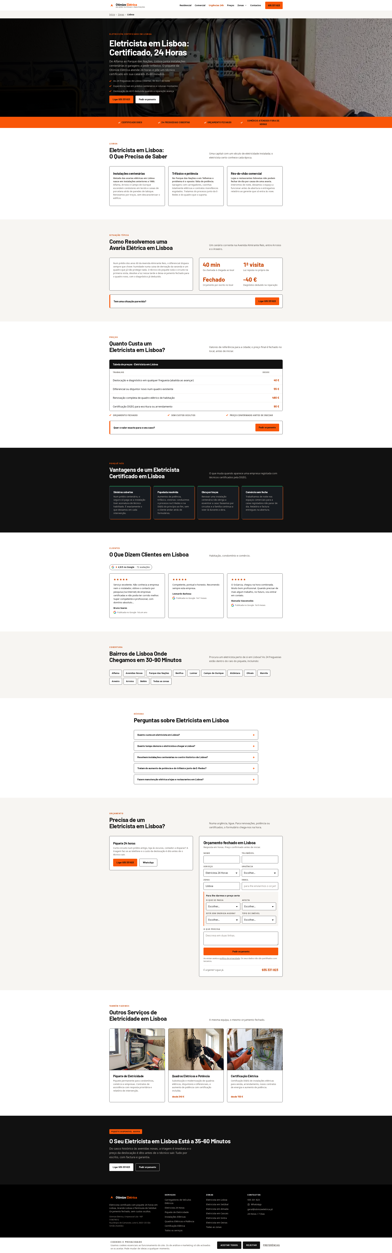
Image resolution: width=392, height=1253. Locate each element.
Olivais (250, 673)
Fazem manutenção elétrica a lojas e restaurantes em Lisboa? (170, 779)
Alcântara (235, 673)
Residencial (185, 5)
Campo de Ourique (214, 673)
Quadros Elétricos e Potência (179, 1221)
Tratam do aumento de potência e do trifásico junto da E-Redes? (171, 768)
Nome (207, 853)
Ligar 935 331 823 (121, 99)
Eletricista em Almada (217, 1208)
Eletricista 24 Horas (175, 1207)
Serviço (208, 866)
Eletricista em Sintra (216, 1218)
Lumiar (193, 673)
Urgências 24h (216, 5)
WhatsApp (148, 862)
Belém (143, 681)
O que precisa (212, 929)
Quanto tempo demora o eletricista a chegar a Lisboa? (166, 745)
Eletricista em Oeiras (216, 1222)
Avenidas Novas (134, 673)
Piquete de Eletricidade (177, 1212)
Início (112, 14)
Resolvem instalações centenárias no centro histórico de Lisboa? (172, 757)
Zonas (240, 5)
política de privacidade (230, 958)
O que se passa (214, 900)
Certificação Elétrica (175, 1225)
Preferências (271, 1245)
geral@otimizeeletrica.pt (260, 1209)
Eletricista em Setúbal (217, 1204)
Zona (207, 879)
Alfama (115, 673)
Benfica (179, 673)
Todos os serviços (174, 1230)
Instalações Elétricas (175, 1216)
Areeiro (116, 681)
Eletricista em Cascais (217, 1213)
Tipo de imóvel (251, 913)
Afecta (246, 900)
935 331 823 (274, 5)
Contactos (255, 5)
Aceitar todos (229, 1245)
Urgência (247, 866)
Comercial (200, 5)
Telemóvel (248, 853)
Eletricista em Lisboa (216, 1199)
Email (245, 879)
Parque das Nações (159, 673)
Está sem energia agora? (221, 913)
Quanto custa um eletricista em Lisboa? (158, 734)
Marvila (264, 673)
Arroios (130, 681)
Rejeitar (251, 1245)
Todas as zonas (214, 1227)
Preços (230, 5)
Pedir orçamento (147, 99)
